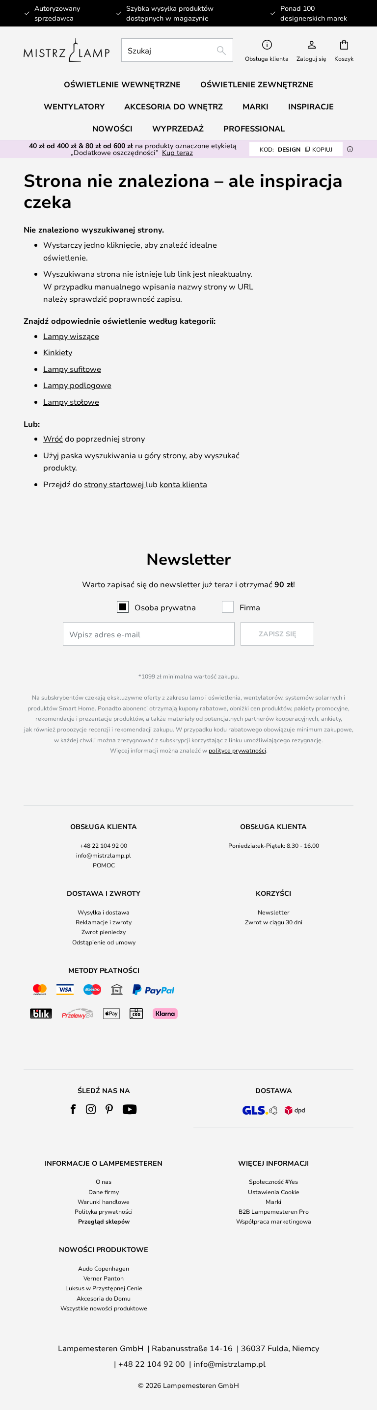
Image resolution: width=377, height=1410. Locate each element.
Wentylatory (74, 106)
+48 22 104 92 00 (103, 845)
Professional (254, 128)
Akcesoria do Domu (104, 1298)
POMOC (104, 865)
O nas (103, 1181)
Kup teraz (177, 152)
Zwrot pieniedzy (103, 932)
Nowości (112, 128)
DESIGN (296, 149)
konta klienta (183, 484)
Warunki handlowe (104, 1201)
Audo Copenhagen (103, 1268)
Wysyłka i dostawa (104, 912)
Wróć (53, 438)
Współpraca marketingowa (273, 1221)
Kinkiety (57, 352)
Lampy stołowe (71, 401)
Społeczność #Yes (273, 1181)
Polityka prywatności (104, 1211)
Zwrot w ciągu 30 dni (273, 922)
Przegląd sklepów (104, 1221)
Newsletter (274, 912)
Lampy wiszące (71, 336)
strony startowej (115, 484)
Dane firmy (103, 1192)
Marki (273, 1201)
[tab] (104, 846)
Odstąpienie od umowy (103, 942)
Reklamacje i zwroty (104, 922)
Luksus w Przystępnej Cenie (103, 1288)
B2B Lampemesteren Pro (274, 1211)
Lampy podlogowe (77, 385)
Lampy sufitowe (72, 369)
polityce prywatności (237, 750)
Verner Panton (103, 1278)
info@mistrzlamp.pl (103, 855)
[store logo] (66, 50)
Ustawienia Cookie (273, 1192)
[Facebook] (73, 1109)
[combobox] (177, 50)
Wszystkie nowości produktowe (103, 1308)
